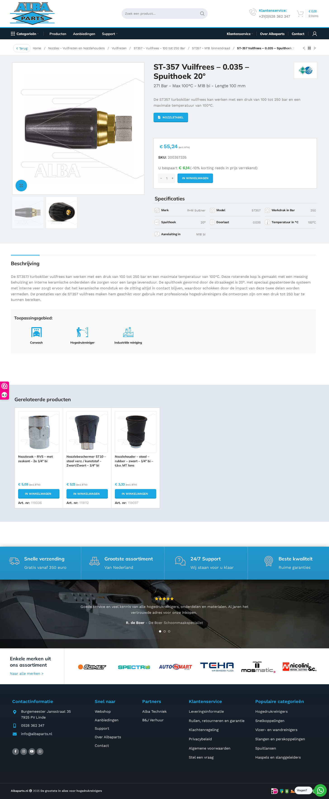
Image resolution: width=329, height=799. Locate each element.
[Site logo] (34, 13)
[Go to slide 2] (164, 631)
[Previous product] (304, 48)
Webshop (103, 711)
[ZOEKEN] (202, 13)
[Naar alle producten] (309, 48)
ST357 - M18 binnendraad (211, 48)
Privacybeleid (200, 739)
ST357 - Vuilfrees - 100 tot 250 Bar (160, 48)
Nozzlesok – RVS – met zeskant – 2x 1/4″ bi (35, 459)
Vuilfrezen (120, 48)
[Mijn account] (314, 33)
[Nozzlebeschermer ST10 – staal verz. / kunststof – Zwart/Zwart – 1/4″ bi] (87, 431)
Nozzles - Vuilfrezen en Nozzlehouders (77, 48)
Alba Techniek (154, 711)
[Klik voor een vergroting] (21, 185)
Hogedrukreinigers (271, 711)
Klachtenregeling (204, 730)
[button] (38, 494)
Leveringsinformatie (206, 711)
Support (102, 728)
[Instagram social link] (23, 751)
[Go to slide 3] (169, 631)
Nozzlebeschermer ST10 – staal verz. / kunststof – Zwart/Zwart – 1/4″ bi (86, 461)
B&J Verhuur (153, 720)
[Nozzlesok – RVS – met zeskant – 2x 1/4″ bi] (38, 431)
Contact (102, 745)
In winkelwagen (195, 178)
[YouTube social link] (31, 751)
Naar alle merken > (27, 673)
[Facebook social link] (15, 751)
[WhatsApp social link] (40, 751)
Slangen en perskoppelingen (280, 739)
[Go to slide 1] (160, 631)
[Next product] (314, 48)
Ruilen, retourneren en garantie (216, 721)
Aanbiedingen (106, 720)
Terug (23, 48)
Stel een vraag (201, 757)
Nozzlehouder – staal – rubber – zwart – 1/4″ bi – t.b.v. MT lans (134, 461)
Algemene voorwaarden (209, 748)
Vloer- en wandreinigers (276, 730)
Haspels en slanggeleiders (278, 757)
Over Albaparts (108, 737)
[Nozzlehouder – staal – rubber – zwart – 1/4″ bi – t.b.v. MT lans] (135, 431)
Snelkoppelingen (269, 721)
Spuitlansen (265, 748)
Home (37, 48)
